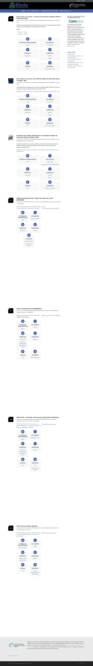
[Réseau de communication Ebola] (46, 5)
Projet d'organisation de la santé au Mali (39, 527)
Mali (37, 20)
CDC (28, 419)
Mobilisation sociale (48, 419)
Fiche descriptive (29, 527)
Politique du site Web (81, 663)
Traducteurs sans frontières (40, 201)
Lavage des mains (52, 201)
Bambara (40, 20)
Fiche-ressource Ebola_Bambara (27, 526)
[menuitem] (23, 11)
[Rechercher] (71, 11)
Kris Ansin (29, 529)
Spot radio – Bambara (23, 34)
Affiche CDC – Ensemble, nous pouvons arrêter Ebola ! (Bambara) (38, 417)
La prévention (47, 20)
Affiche (26, 201)
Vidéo (27, 82)
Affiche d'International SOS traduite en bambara (27, 315)
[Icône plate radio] (10, 18)
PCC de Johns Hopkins (32, 20)
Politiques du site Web (13, 655)
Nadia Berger (21, 203)
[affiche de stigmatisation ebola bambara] (10, 419)
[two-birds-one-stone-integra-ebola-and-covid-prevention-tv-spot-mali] (10, 80)
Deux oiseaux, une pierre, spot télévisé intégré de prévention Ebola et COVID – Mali (40, 91)
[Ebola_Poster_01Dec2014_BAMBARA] (10, 310)
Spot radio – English (22, 32)
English (43, 20)
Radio (27, 20)
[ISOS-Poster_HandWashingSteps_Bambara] (10, 200)
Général (41, 310)
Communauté (45, 310)
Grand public (52, 20)
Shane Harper (31, 140)
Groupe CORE (71, 54)
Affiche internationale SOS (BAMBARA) (29, 308)
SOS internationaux (31, 201)
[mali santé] (10, 528)
